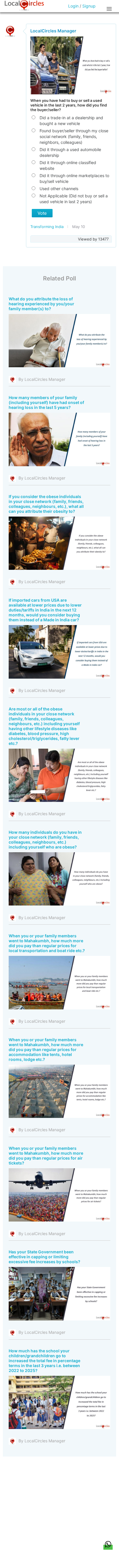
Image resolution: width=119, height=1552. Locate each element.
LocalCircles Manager (53, 31)
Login (73, 5)
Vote (42, 213)
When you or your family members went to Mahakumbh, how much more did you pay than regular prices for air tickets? (46, 1155)
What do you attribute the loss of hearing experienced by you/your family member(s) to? (41, 303)
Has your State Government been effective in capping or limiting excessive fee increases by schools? (44, 1256)
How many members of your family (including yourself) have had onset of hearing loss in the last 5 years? (46, 402)
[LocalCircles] (24, 5)
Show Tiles (110, 8)
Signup (89, 5)
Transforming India (47, 226)
